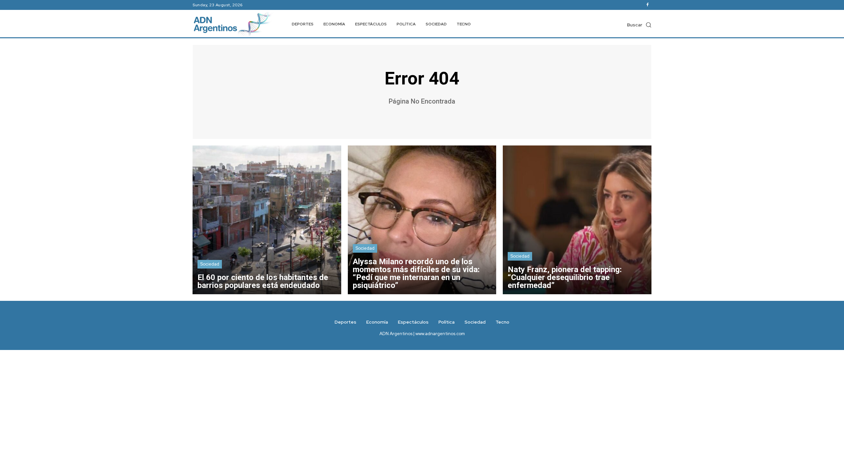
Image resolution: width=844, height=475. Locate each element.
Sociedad (209, 264)
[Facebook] (647, 5)
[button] (639, 25)
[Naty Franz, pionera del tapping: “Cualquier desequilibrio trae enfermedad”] (577, 219)
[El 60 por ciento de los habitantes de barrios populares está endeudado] (267, 219)
